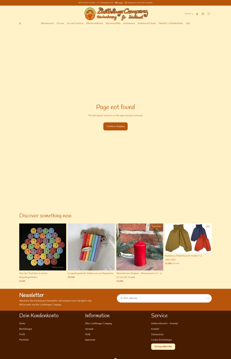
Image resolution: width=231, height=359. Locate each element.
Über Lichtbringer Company (98, 323)
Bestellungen (25, 329)
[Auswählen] (62, 266)
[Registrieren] (208, 298)
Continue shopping (115, 126)
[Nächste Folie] (62, 247)
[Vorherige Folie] (23, 247)
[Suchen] (20, 23)
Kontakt (120, 3)
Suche (22, 323)
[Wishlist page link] (208, 13)
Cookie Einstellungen (161, 339)
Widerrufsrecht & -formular (164, 323)
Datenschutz (157, 334)
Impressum (90, 339)
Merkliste (24, 339)
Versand (89, 329)
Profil (22, 334)
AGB (87, 334)
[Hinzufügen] (110, 266)
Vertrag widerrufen (163, 346)
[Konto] (197, 14)
